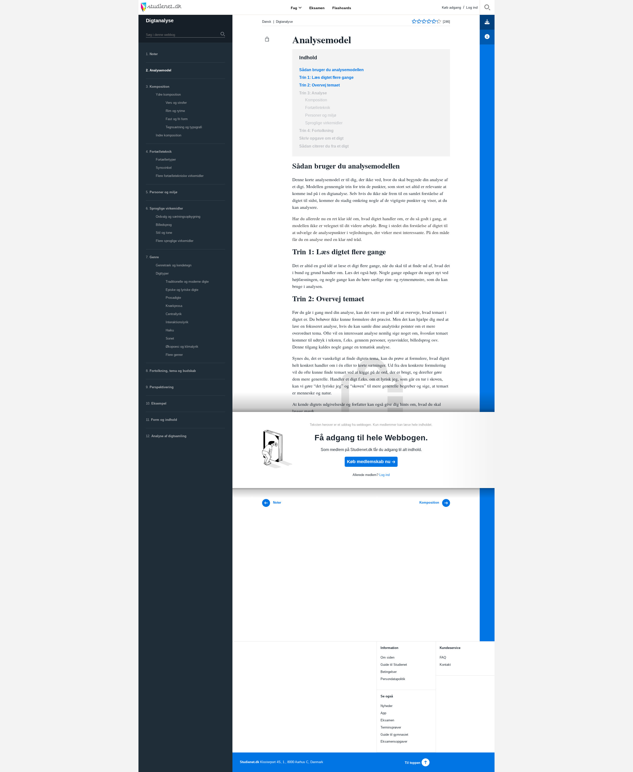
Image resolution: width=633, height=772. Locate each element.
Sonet (170, 338)
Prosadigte (173, 298)
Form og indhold (164, 420)
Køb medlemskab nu (368, 461)
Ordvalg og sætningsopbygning (178, 216)
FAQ (443, 657)
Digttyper (162, 273)
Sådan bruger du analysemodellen (331, 70)
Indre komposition (168, 135)
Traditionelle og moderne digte (187, 281)
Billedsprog (164, 225)
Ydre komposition (168, 94)
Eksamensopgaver (394, 741)
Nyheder (386, 706)
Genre (154, 257)
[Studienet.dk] (173, 7)
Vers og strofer (176, 103)
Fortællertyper (166, 159)
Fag (294, 7)
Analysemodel (160, 70)
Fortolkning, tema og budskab (173, 371)
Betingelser (389, 672)
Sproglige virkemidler (166, 208)
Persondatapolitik (393, 679)
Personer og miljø (163, 192)
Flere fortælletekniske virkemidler (179, 176)
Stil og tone (164, 233)
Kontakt (445, 664)
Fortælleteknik (161, 151)
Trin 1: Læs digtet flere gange (326, 77)
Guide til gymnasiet (394, 734)
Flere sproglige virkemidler (174, 241)
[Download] (487, 22)
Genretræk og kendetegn (173, 265)
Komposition (159, 86)
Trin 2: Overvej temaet (319, 85)
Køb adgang (451, 7)
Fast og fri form (177, 119)
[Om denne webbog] (487, 37)
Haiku (170, 330)
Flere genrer (174, 355)
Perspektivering (162, 387)
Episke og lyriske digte (182, 290)
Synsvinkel (164, 168)
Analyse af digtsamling (168, 436)
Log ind (472, 7)
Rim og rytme (175, 111)
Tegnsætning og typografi (184, 127)
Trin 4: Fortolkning (316, 131)
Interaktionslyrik (177, 322)
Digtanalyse (160, 20)
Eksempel (158, 403)
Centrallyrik (174, 314)
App (383, 713)
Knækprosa (174, 306)
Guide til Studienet (394, 664)
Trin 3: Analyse (313, 93)
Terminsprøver (391, 727)
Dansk (266, 21)
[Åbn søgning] (487, 8)
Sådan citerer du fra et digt (324, 146)
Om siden (387, 657)
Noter (154, 54)
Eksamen (387, 720)
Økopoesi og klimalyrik (182, 346)
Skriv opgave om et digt (321, 138)
